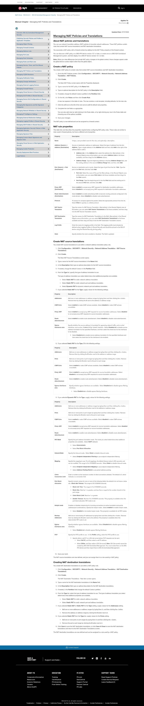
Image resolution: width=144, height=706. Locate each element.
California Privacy (56, 703)
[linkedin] (96, 658)
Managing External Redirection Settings (29, 117)
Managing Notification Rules (25, 78)
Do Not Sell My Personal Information (75, 703)
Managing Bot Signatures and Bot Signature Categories (30, 106)
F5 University (56, 682)
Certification (56, 680)
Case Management (41, 8)
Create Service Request (110, 680)
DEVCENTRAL (29, 2)
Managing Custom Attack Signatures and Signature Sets (29, 138)
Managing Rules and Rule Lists (26, 61)
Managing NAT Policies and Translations (29, 71)
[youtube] (105, 658)
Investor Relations (33, 682)
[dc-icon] (109, 658)
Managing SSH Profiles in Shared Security (30, 124)
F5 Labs (79, 687)
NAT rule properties (63, 127)
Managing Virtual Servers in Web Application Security (30, 144)
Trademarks (30, 703)
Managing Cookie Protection (25, 149)
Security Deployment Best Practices (28, 152)
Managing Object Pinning (24, 44)
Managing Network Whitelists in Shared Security (31, 110)
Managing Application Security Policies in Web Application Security (31, 129)
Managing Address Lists (24, 51)
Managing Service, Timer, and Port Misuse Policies (30, 66)
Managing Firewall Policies (25, 88)
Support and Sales (53, 660)
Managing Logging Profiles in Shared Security (31, 121)
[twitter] (92, 658)
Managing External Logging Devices (28, 85)
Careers (30, 684)
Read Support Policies (109, 677)
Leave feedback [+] (108, 682)
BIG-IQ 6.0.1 (27, 15)
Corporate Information (35, 677)
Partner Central (82, 684)
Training (55, 677)
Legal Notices (21, 156)
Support (39, 2)
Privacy (45, 703)
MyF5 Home (18, 15)
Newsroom (31, 680)
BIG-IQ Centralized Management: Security (44, 15)
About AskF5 (31, 687)
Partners (49, 2)
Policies (38, 703)
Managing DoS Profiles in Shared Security (30, 95)
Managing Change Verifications (26, 81)
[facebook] (100, 658)
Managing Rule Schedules (25, 58)
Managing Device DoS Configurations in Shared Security (31, 100)
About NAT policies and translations (71, 41)
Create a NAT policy (63, 67)
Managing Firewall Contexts (25, 47)
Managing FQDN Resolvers (25, 74)
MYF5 (56, 2)
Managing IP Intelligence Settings (27, 114)
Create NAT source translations (68, 241)
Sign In (123, 8)
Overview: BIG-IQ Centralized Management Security (30, 34)
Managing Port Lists (23, 54)
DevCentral (81, 680)
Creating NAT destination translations (72, 562)
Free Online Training (59, 684)
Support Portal (82, 682)
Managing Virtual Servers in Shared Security (30, 92)
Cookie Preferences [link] (96, 703)
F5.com (20, 2)
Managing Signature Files (25, 134)
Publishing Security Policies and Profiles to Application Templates (30, 39)
